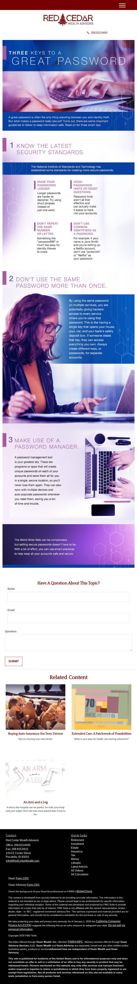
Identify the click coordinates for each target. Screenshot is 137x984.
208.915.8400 (99, 32)
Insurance (77, 851)
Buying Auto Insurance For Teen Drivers (35, 733)
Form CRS (22, 878)
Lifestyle (76, 862)
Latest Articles (79, 866)
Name (11, 588)
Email (11, 610)
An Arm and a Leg (35, 802)
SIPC (80, 941)
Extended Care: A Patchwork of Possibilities (101, 733)
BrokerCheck (84, 891)
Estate (75, 847)
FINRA (72, 941)
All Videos (77, 870)
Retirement (77, 840)
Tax (73, 855)
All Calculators (79, 874)
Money (75, 859)
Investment (77, 843)
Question (11, 631)
